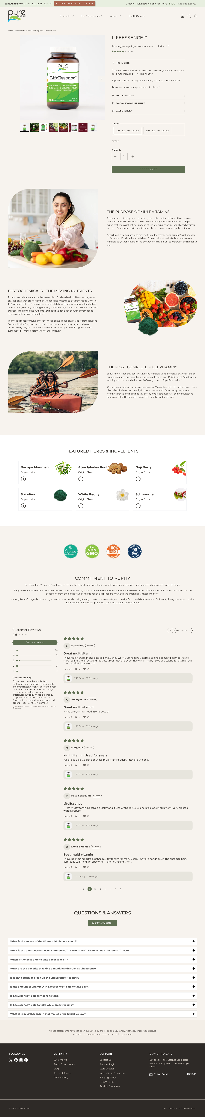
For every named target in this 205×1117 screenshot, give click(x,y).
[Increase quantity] (132, 156)
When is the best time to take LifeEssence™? (39, 959)
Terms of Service (62, 1073)
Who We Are (60, 1060)
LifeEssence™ (50, 31)
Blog (56, 1068)
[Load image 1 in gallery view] (62, 77)
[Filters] (170, 630)
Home (10, 31)
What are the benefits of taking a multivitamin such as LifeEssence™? (54, 968)
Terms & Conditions (188, 1108)
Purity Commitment (64, 1064)
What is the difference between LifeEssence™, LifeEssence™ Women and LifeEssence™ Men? (69, 950)
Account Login (107, 1064)
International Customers (112, 1073)
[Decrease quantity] (115, 156)
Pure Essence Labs (22, 1108)
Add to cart (148, 169)
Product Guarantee (110, 1086)
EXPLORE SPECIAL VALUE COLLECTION (74, 3)
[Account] (181, 16)
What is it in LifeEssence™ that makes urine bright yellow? (48, 1014)
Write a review (35, 642)
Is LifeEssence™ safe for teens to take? (34, 995)
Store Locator (107, 1068)
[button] (118, 51)
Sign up (191, 1074)
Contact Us (105, 1060)
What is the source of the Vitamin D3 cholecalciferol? (43, 941)
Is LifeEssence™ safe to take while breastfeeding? (42, 1005)
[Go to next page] (121, 889)
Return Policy (107, 1082)
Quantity (116, 150)
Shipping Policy (108, 1077)
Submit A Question (102, 923)
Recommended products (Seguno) (29, 31)
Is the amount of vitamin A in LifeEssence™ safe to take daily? (49, 986)
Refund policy (61, 1077)
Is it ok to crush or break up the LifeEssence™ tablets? (44, 977)
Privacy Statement (170, 1108)
